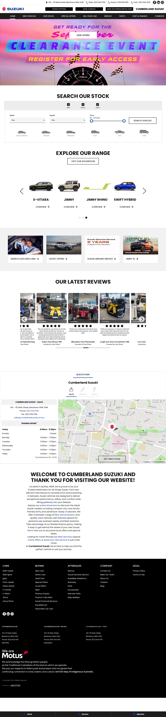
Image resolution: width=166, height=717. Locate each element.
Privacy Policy (139, 571)
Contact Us (105, 571)
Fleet (37, 589)
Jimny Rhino (8, 601)
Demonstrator (67, 514)
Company (159, 16)
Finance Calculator (43, 597)
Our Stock (48, 16)
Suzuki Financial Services (46, 601)
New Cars (39, 571)
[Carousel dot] (80, 218)
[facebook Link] (154, 2)
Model (52, 115)
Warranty (72, 582)
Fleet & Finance (140, 16)
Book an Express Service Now (119, 9)
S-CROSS (7, 589)
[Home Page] (13, 9)
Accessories (73, 589)
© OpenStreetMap (158, 462)
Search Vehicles (143, 120)
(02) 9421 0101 (32, 410)
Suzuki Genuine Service (78, 574)
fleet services (65, 536)
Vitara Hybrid (8, 586)
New (57, 514)
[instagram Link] (162, 2)
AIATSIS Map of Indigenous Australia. (74, 671)
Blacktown (83, 374)
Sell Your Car (90, 16)
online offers (34, 539)
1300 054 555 (55, 639)
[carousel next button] (89, 76)
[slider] (91, 121)
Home (12, 16)
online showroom (48, 505)
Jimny (5, 597)
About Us (104, 578)
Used (41, 517)
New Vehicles (29, 16)
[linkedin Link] (158, 2)
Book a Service (89, 9)
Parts (122, 16)
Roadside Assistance (77, 578)
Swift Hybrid (8, 571)
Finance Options (59, 9)
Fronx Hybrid (8, 582)
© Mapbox (147, 462)
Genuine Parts (74, 593)
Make (12, 115)
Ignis (5, 578)
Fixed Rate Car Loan (44, 608)
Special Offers (69, 16)
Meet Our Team (107, 574)
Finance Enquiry (42, 593)
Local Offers (40, 586)
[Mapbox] (65, 461)
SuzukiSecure (41, 605)
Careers (103, 582)
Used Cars (39, 578)
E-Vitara (6, 593)
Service (108, 16)
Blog (102, 586)
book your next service (55, 539)
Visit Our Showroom (83, 161)
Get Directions (112, 458)
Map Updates (74, 597)
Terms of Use (139, 574)
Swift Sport (7, 574)
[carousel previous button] (77, 76)
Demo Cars (40, 574)
